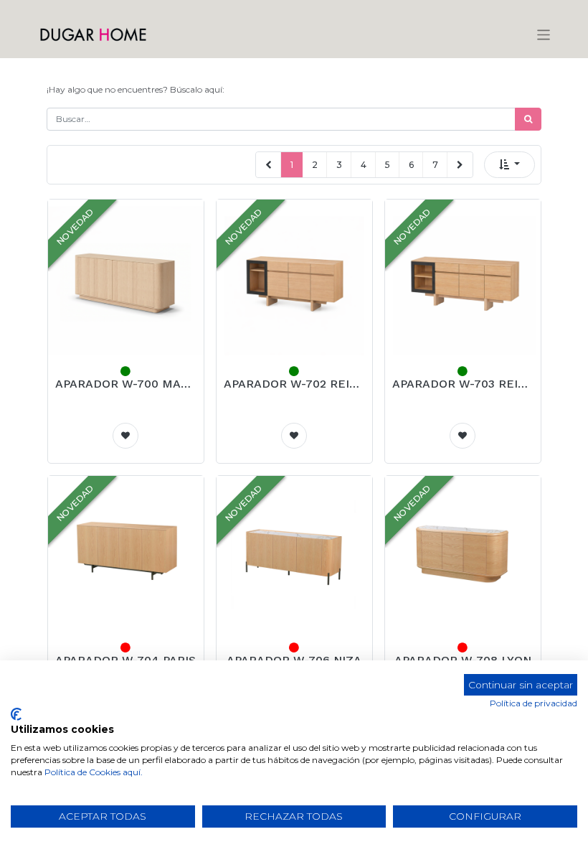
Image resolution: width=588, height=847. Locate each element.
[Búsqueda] (528, 119)
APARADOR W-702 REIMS (294, 383)
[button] (509, 164)
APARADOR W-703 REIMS (463, 383)
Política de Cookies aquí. (93, 772)
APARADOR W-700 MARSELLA (125, 383)
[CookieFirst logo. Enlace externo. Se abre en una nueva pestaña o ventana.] (16, 714)
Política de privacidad (533, 703)
